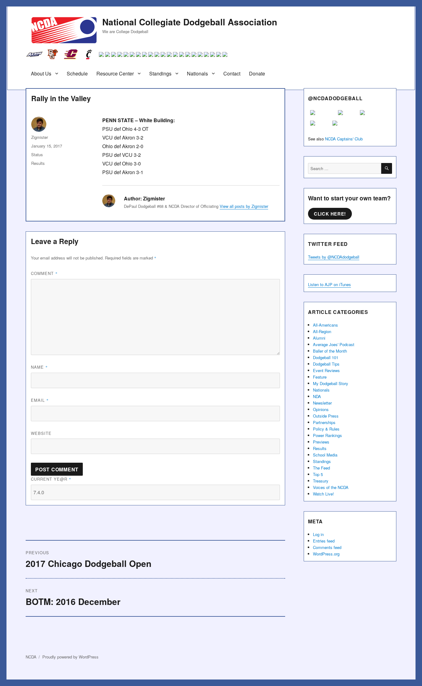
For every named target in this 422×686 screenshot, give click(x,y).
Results (38, 163)
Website (41, 433)
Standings (160, 73)
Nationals (197, 73)
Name (39, 367)
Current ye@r (51, 479)
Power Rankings (327, 435)
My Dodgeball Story (330, 383)
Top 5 (318, 474)
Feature (320, 377)
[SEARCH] (386, 168)
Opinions (321, 409)
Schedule (77, 73)
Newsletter (322, 403)
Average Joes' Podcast (333, 344)
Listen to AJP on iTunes (329, 284)
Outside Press (326, 416)
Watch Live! (323, 494)
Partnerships (324, 422)
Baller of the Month (330, 351)
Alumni (319, 338)
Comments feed (327, 547)
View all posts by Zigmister (244, 206)
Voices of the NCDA (330, 487)
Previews (321, 442)
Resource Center (115, 73)
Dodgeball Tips (326, 364)
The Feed (321, 468)
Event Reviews (326, 370)
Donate (257, 73)
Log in (318, 534)
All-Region (322, 331)
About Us (41, 73)
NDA (317, 396)
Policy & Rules (326, 429)
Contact (231, 73)
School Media (325, 455)
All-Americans (325, 325)
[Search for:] (344, 168)
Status (37, 154)
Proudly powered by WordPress (70, 657)
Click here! (330, 214)
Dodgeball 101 (325, 357)
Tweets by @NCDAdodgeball (333, 257)
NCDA (31, 657)
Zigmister (39, 137)
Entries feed (324, 541)
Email (40, 400)
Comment (44, 273)
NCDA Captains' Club (344, 139)
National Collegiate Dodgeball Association (189, 21)
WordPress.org (326, 554)
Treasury (320, 481)
